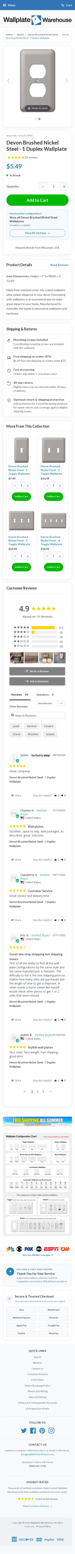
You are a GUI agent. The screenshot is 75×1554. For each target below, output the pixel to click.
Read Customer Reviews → (37, 1505)
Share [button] (17, 795)
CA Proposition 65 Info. (37, 1408)
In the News (37, 1379)
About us (37, 1362)
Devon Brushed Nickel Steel (43, 34)
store (16, 734)
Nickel (20, 34)
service (31, 726)
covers (48, 726)
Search (37, 1357)
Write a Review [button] (39, 671)
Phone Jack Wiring (37, 1391)
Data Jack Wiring (37, 1397)
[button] (56, 795)
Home (9, 34)
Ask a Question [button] (39, 681)
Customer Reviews (37, 1374)
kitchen (33, 734)
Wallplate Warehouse (41, 1522)
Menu (11, 5)
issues (50, 734)
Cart (69, 5)
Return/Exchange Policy (37, 1385)
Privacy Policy (43, 1526)
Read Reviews (59, 265)
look (16, 726)
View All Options (37, 233)
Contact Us (37, 1368)
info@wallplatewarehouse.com (37, 1454)
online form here (36, 1450)
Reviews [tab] (16, 694)
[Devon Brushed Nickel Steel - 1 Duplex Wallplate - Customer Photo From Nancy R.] (60, 657)
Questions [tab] (42, 694)
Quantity (12, 186)
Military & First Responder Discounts (37, 1402)
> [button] (51, 1091)
